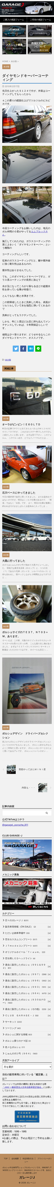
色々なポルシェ (15, 1047)
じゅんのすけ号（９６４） (21, 1053)
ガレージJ (27, 1177)
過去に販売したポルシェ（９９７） (25, 974)
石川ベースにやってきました (18, 492)
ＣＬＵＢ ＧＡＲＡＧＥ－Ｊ (21, 1015)
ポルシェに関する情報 (18, 1034)
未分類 (8, 360)
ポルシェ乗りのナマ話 (18, 1040)
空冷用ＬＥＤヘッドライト (20, 958)
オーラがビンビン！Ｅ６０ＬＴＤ (21, 424)
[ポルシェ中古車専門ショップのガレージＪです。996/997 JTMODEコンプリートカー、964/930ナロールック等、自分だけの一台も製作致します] (27, 8)
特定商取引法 (28, 1158)
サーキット (13, 1021)
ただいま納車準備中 (17, 933)
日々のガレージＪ (16, 920)
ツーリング (13, 1028)
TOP (6, 1158)
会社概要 (15, 1158)
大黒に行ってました (13, 560)
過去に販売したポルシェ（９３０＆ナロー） (24, 1001)
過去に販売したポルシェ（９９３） (25, 986)
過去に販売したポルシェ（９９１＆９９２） (24, 966)
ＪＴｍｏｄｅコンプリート (21, 945)
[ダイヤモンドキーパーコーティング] (31, 349)
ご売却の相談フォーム (40, 19)
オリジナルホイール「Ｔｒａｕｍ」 (25, 952)
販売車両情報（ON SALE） (20, 926)
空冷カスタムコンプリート (21, 939)
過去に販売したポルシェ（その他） (25, 1009)
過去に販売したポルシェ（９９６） (25, 980)
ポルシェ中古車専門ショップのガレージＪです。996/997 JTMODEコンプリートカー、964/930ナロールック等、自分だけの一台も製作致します (27, 1170)
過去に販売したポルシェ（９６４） (25, 993)
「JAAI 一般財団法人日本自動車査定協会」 (22, 1087)
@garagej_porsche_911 (15, 824)
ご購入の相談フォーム (13, 19)
